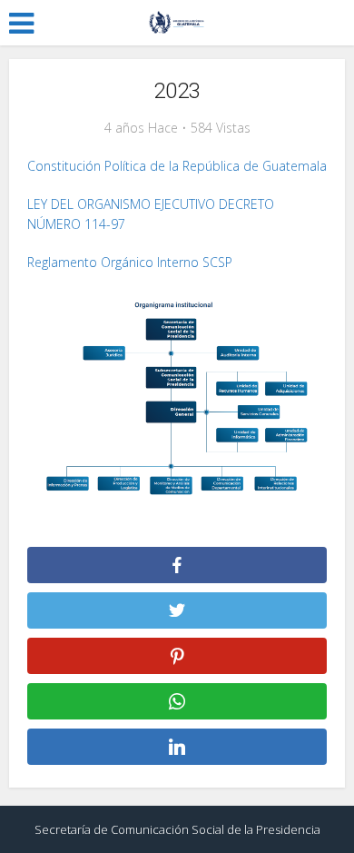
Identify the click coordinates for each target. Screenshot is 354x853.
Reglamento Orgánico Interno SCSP (129, 262)
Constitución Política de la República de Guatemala (177, 165)
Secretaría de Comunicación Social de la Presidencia (177, 829)
